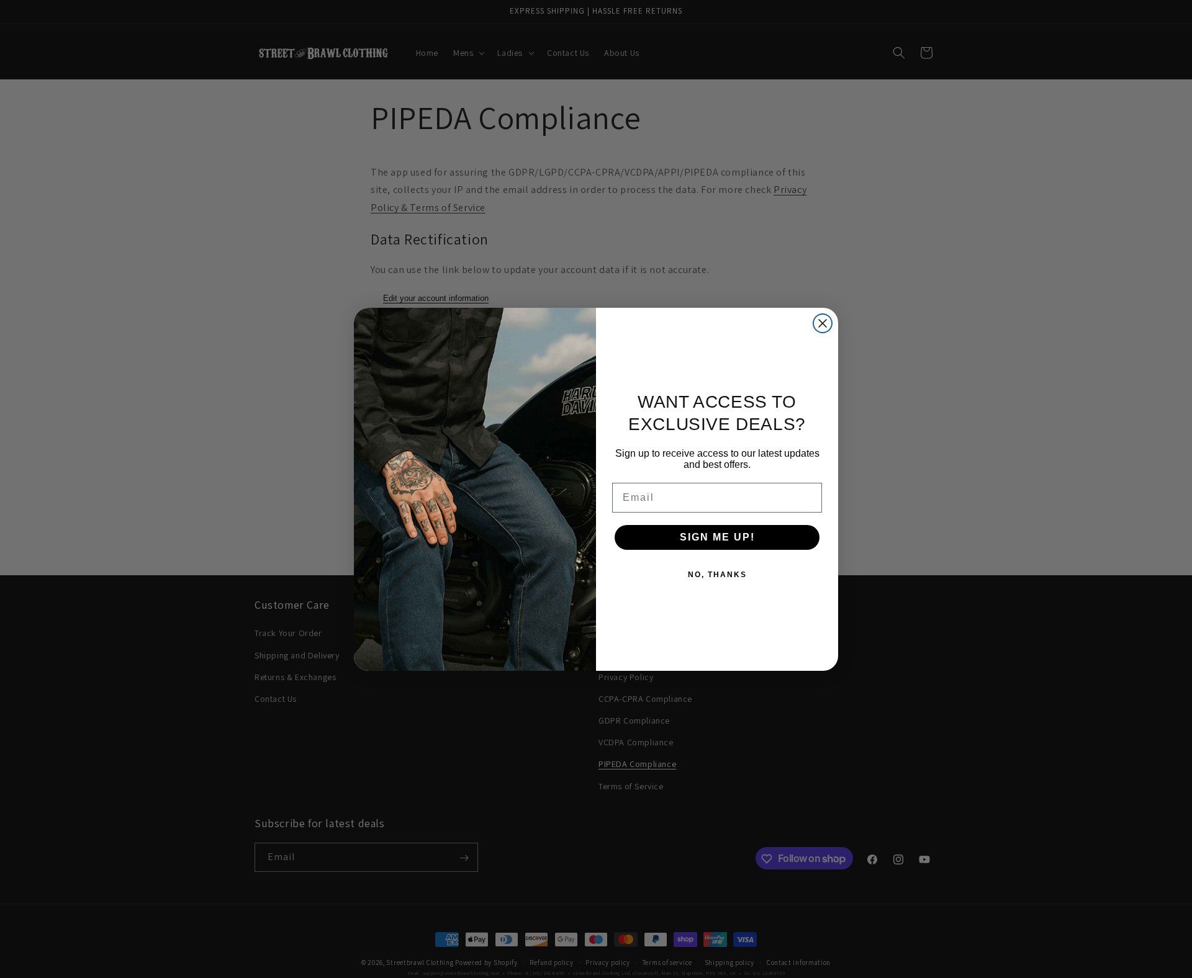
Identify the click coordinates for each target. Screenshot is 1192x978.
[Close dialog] (822, 323)
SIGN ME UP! (717, 537)
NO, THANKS (717, 574)
